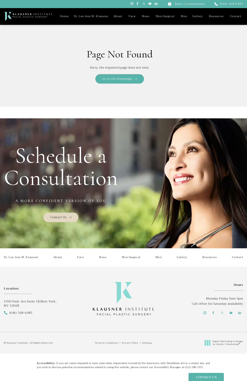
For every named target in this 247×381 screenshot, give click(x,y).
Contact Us (58, 217)
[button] (131, 4)
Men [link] (184, 16)
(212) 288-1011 (194, 367)
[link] (228, 4)
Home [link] (64, 16)
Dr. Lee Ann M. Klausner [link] (91, 16)
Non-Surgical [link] (165, 16)
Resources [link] (216, 16)
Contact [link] (235, 16)
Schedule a (61, 167)
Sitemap (147, 343)
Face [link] (132, 16)
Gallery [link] (197, 16)
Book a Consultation (190, 4)
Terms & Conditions (106, 343)
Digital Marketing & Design (227, 343)
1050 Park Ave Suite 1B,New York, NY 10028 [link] (30, 303)
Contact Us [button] (206, 377)
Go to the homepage (117, 78)
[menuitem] (64, 16)
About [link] (118, 16)
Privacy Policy (130, 343)
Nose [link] (145, 16)
